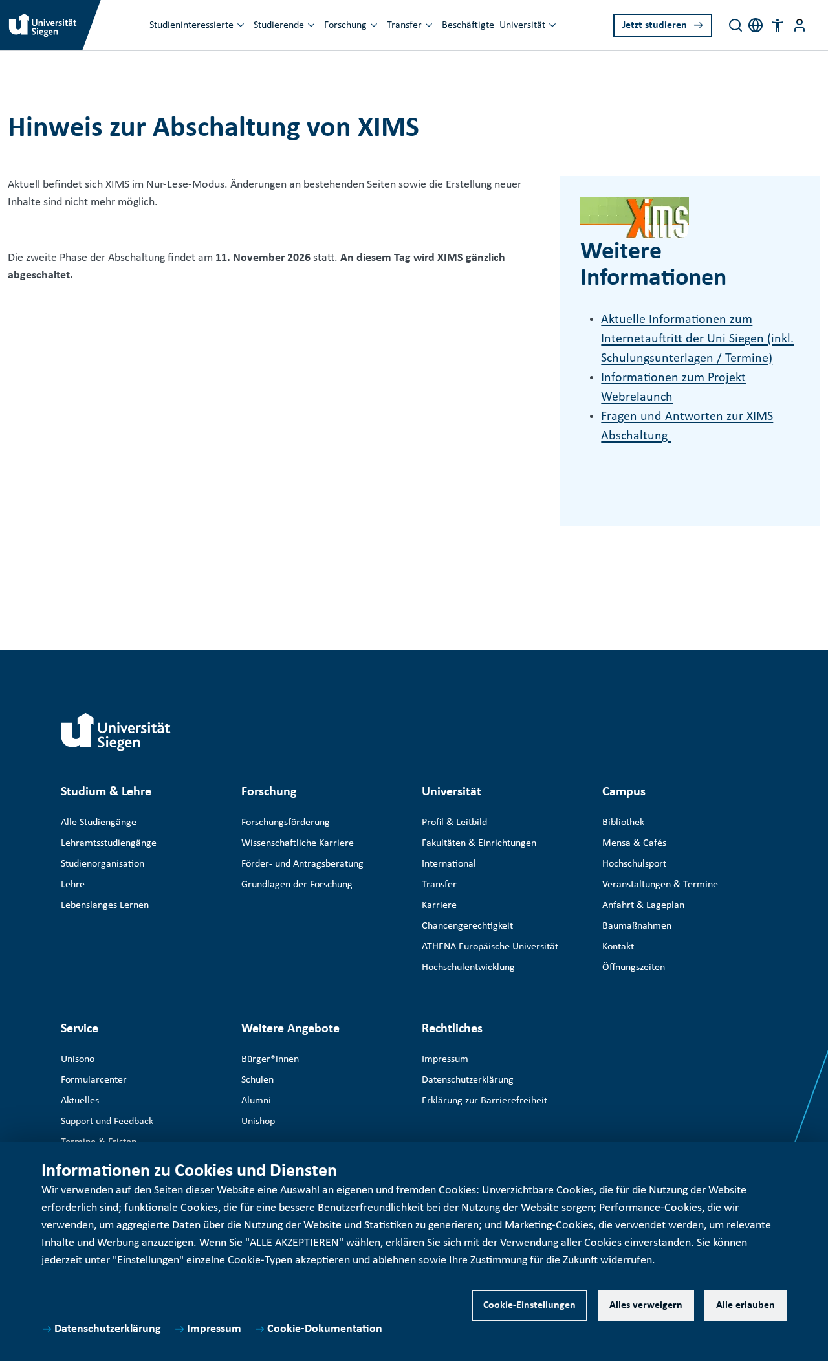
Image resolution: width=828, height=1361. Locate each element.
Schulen (257, 1080)
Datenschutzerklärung (107, 1329)
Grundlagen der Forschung (297, 885)
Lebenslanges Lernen (105, 905)
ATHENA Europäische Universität (490, 947)
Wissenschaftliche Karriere (297, 843)
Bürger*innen (270, 1059)
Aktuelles (80, 1101)
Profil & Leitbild (454, 822)
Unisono (77, 1059)
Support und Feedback (107, 1121)
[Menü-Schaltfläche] (799, 25)
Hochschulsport (634, 864)
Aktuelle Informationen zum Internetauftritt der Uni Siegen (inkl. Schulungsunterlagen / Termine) (697, 339)
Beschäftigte (468, 25)
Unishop (258, 1121)
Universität (522, 25)
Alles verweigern (645, 1305)
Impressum (214, 1329)
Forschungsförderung (285, 822)
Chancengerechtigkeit (467, 926)
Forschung (345, 25)
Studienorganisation (102, 864)
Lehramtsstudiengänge (109, 843)
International (449, 864)
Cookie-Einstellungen (529, 1305)
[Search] (735, 25)
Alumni (256, 1101)
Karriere (439, 905)
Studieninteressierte (191, 25)
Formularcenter (94, 1080)
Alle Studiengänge (98, 822)
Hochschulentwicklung (468, 967)
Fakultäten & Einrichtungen (479, 843)
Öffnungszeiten (633, 967)
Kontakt (618, 947)
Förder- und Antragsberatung (302, 864)
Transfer (404, 25)
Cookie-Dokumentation (324, 1329)
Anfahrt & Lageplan (643, 905)
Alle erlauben (745, 1305)
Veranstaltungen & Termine (660, 885)
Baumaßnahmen (636, 926)
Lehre (73, 885)
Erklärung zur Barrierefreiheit (484, 1101)
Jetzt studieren (654, 25)
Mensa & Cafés (634, 843)
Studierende (279, 25)
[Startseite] (116, 732)
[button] (777, 25)
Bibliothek (623, 822)
